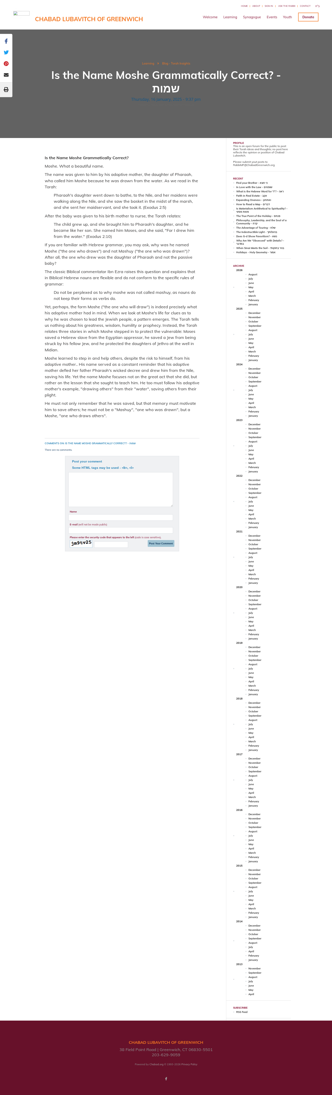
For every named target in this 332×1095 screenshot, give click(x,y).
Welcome (210, 17)
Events (272, 17)
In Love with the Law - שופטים (254, 187)
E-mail (88, 524)
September (254, 325)
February (253, 300)
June (251, 283)
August (252, 274)
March (252, 295)
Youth (287, 17)
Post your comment (87, 461)
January (253, 304)
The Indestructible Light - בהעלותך (256, 232)
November (254, 317)
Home (244, 6)
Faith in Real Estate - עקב (251, 195)
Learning (230, 17)
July (250, 278)
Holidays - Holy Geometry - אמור (256, 252)
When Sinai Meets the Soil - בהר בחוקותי (260, 248)
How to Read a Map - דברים (253, 204)
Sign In (269, 6)
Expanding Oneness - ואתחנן (253, 200)
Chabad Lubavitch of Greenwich (89, 19)
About (256, 6)
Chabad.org (157, 1064)
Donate (308, 17)
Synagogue (252, 17)
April (251, 291)
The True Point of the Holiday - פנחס (258, 216)
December (254, 313)
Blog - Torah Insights (176, 63)
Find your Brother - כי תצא (252, 182)
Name (73, 511)
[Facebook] (166, 1078)
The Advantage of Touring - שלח (256, 227)
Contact (305, 6)
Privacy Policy (189, 1064)
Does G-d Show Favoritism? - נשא (256, 236)
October (253, 321)
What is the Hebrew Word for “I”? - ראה (260, 191)
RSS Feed (242, 1012)
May (250, 287)
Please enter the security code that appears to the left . (115, 537)
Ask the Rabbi (286, 6)
